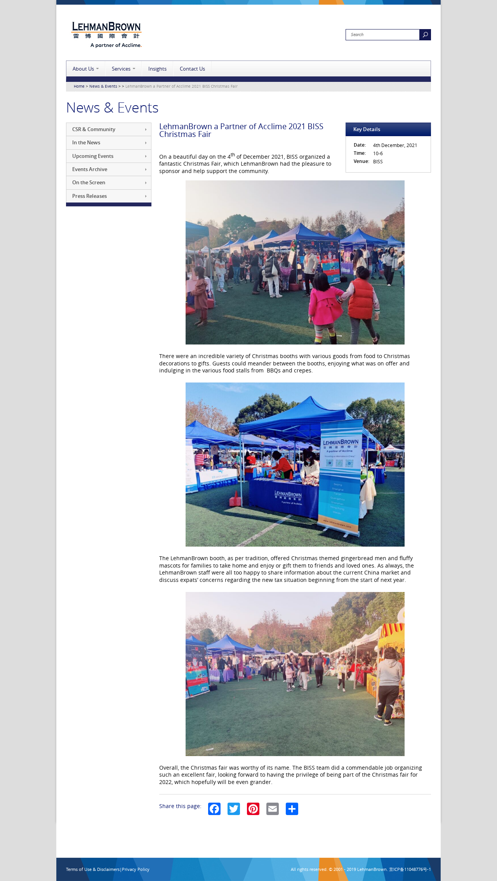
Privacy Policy (135, 869)
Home (79, 86)
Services (121, 68)
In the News (86, 142)
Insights (157, 68)
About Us (83, 68)
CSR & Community (93, 129)
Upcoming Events (92, 155)
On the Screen (88, 182)
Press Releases (89, 195)
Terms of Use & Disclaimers (93, 869)
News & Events (103, 86)
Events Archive (89, 169)
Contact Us (192, 68)
